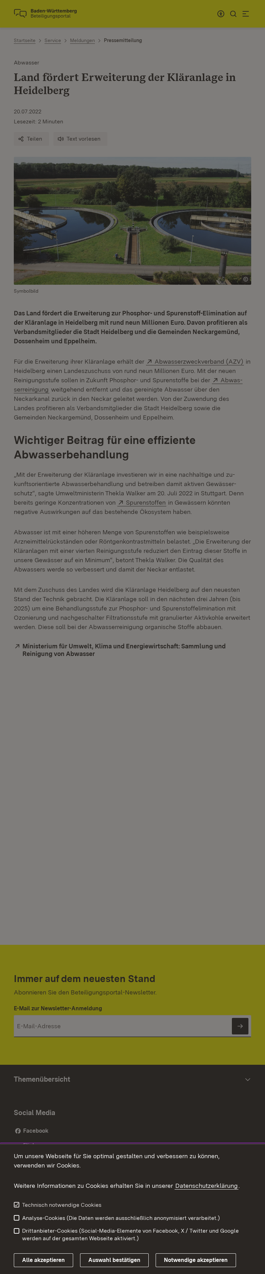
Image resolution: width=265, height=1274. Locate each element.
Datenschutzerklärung (206, 1185)
